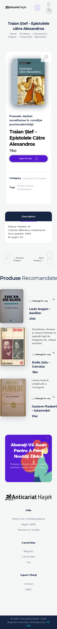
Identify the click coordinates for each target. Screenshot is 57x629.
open (46, 57)
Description (28, 216)
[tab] (28, 216)
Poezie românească (25, 187)
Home (13, 33)
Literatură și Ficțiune (34, 178)
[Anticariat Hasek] (15, 7)
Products (25, 33)
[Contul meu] (37, 7)
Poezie (21, 186)
